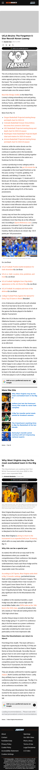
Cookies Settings (7, 754)
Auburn (4, 675)
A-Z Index (26, 751)
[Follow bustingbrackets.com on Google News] (34, 381)
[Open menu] (3, 3)
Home (3, 445)
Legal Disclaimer (29, 747)
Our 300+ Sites (28, 737)
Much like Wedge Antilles (11, 95)
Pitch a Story (28, 741)
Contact (4, 737)
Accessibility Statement (10, 751)
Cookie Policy (6, 747)
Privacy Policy (6, 744)
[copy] (13, 45)
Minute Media (10, 758)
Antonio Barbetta (10, 476)
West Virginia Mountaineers (15, 719)
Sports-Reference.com (23, 223)
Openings (26, 734)
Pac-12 (9, 445)
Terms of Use (28, 744)
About (3, 734)
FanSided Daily (6, 741)
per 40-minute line (28, 167)
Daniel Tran (8, 42)
